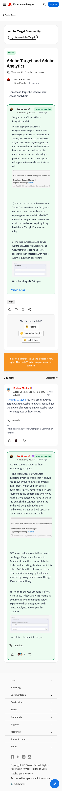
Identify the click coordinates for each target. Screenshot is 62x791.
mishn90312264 (22, 79)
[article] (31, 414)
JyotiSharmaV (23, 108)
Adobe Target (10, 15)
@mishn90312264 (16, 399)
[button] (17, 72)
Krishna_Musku (21, 388)
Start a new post (34, 362)
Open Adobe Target (25, 37)
